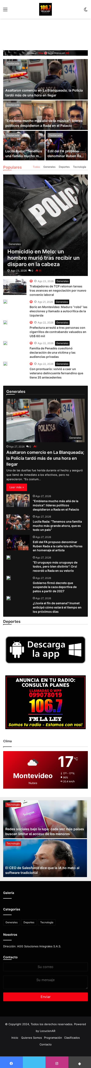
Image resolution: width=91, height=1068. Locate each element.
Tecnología (79, 166)
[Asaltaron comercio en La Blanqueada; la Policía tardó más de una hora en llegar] (45, 79)
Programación (53, 1037)
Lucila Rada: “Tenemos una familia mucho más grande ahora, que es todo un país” (57, 525)
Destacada (13, 63)
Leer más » (17, 487)
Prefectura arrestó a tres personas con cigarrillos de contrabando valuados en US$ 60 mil (58, 332)
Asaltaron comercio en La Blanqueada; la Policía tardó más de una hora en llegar (45, 458)
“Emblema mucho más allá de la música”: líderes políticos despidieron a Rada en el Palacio (56, 505)
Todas (36, 166)
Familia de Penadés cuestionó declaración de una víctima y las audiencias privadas (53, 352)
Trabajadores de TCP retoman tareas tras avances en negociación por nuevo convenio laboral (58, 290)
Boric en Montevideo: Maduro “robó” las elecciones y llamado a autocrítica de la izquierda (58, 311)
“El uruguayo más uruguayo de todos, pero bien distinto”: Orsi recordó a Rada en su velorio (55, 566)
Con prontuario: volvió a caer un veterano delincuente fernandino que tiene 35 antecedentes (56, 373)
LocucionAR (47, 1031)
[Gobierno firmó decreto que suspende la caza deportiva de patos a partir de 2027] (8, 578)
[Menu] (5, 11)
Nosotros (10, 935)
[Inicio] (45, 9)
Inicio (14, 1037)
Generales (49, 166)
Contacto (10, 957)
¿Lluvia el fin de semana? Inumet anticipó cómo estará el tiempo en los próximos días (57, 607)
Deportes (64, 166)
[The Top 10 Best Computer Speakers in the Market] (14, 287)
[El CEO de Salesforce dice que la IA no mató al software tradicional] (45, 858)
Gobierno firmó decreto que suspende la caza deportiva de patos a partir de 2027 (55, 587)
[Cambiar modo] (86, 11)
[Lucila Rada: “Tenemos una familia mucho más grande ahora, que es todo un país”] (24, 145)
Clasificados (72, 1037)
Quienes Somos (31, 1037)
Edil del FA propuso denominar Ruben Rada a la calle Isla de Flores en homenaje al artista (58, 546)
